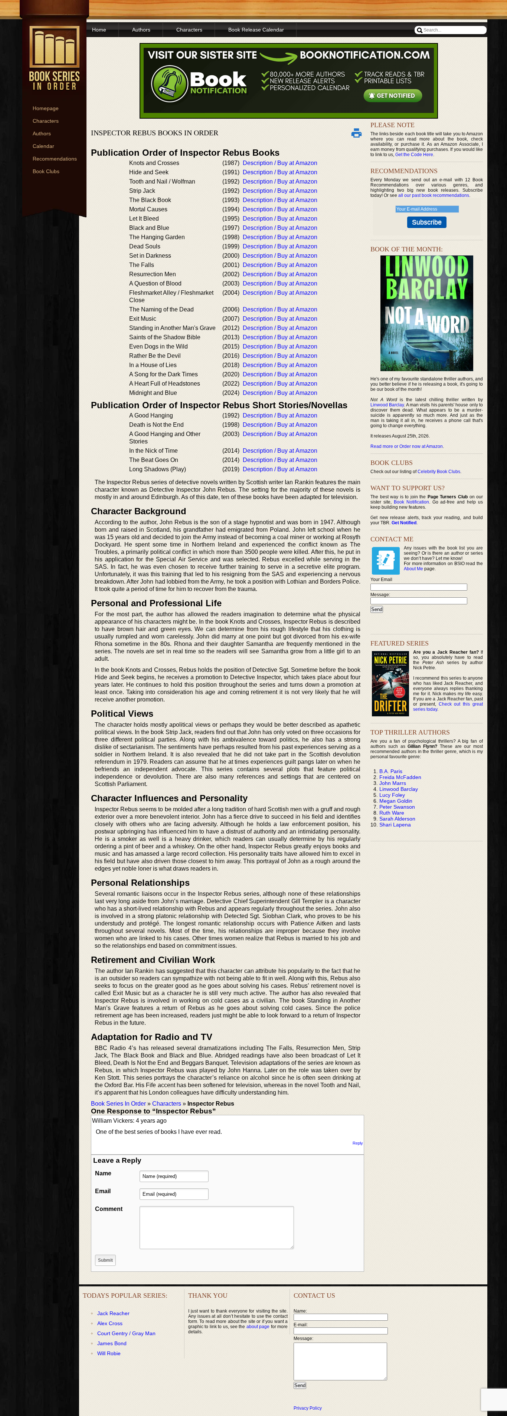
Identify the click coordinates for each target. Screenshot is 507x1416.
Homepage (46, 108)
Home (99, 30)
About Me (413, 568)
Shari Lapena (395, 825)
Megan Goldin (395, 801)
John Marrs (392, 783)
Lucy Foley (392, 795)
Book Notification (411, 502)
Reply (358, 1143)
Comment (108, 1209)
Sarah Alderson (397, 819)
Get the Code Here (414, 154)
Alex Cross (109, 1323)
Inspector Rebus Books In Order (154, 133)
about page (257, 1326)
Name (103, 1173)
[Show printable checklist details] (356, 133)
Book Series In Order (118, 1103)
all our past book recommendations (433, 195)
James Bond (112, 1343)
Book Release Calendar (256, 30)
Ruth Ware (391, 813)
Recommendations (55, 159)
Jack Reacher (113, 1313)
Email (103, 1191)
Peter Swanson (397, 807)
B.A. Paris (390, 771)
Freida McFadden (400, 777)
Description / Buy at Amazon (280, 163)
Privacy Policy (308, 1408)
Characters (46, 121)
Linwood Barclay (387, 404)
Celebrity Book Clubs (439, 471)
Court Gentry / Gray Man (126, 1333)
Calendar (43, 146)
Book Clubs (46, 171)
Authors (42, 133)
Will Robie (109, 1353)
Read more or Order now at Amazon (406, 446)
